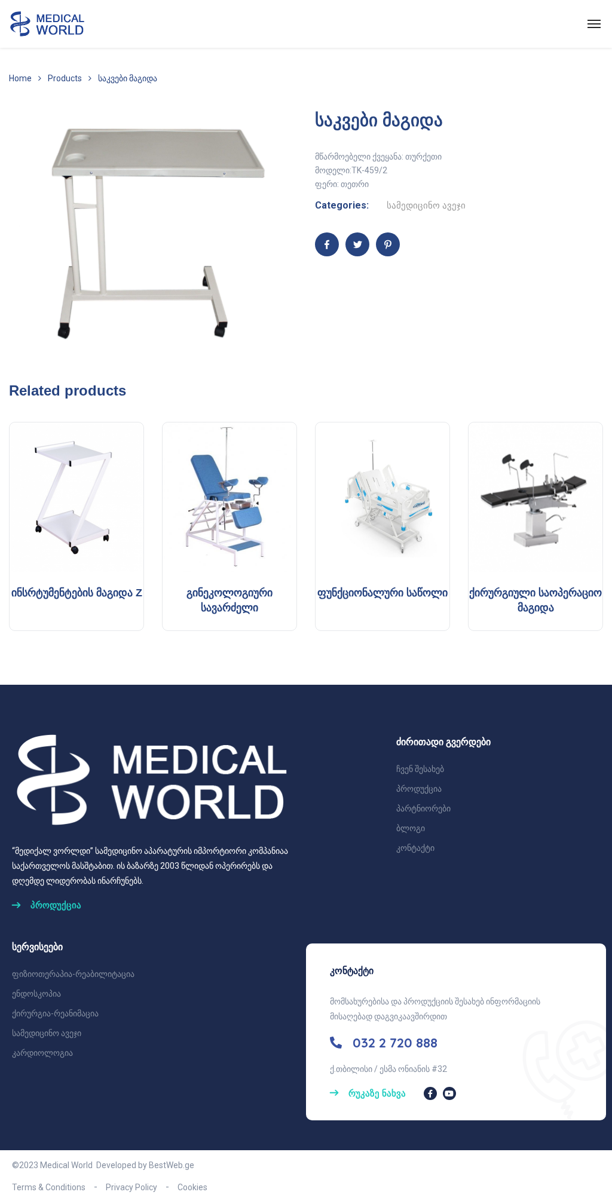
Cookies (192, 1187)
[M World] (48, 24)
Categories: (342, 205)
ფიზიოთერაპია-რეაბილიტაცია (73, 974)
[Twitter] (357, 244)
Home (20, 78)
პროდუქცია (419, 788)
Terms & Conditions (48, 1187)
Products (65, 78)
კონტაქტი (415, 848)
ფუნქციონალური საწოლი (382, 593)
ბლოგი (410, 828)
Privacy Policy (131, 1187)
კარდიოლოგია (42, 1053)
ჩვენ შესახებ (420, 769)
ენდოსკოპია (36, 993)
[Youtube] (449, 1093)
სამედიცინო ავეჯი (426, 205)
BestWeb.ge (171, 1165)
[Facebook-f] (430, 1093)
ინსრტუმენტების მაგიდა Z (76, 593)
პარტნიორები (423, 808)
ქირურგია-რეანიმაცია (55, 1013)
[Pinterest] (388, 244)
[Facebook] (327, 244)
